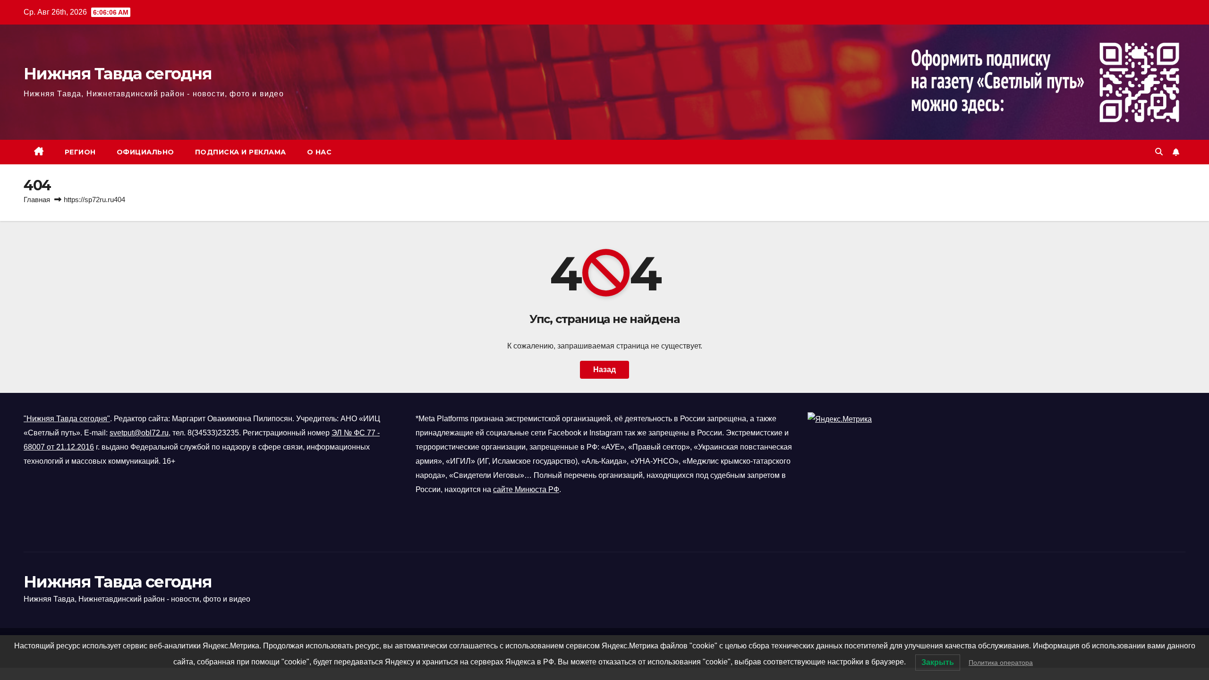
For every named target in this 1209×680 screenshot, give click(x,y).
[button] (1159, 152)
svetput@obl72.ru (139, 433)
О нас (319, 152)
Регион (80, 152)
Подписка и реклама (240, 152)
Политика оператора (1001, 662)
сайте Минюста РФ (526, 489)
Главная (37, 200)
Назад (604, 370)
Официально (145, 152)
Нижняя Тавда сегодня (118, 74)
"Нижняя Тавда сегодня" (67, 419)
